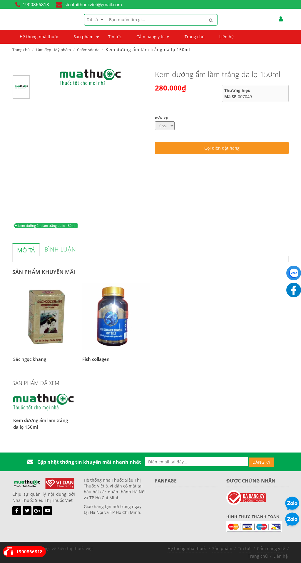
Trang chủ (21, 49)
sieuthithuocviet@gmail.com (93, 4)
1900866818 (36, 4)
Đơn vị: (161, 117)
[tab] (26, 249)
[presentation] (26, 250)
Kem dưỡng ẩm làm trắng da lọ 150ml (46, 225)
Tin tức (244, 548)
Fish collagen (96, 359)
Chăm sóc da (88, 49)
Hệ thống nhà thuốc (187, 548)
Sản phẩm (222, 548)
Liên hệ (280, 556)
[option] (21, 88)
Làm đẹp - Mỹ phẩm (53, 49)
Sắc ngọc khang (29, 359)
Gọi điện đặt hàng (222, 148)
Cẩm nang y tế (271, 548)
